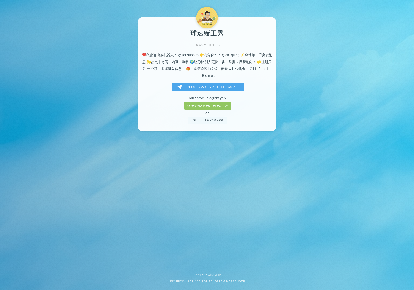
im (220, 274)
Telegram (208, 274)
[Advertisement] (207, 198)
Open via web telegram (207, 105)
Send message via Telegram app (211, 87)
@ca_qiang (231, 55)
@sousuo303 (188, 55)
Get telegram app (208, 120)
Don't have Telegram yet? (207, 98)
